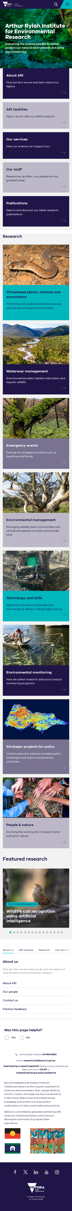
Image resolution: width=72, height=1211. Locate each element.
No (28, 1037)
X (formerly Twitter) (25, 1172)
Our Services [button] (63, 950)
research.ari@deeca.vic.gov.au (39, 1060)
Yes (13, 1037)
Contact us (10, 1000)
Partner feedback (15, 1009)
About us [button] (8, 950)
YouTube (46, 1172)
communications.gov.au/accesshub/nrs (36, 1072)
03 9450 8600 (49, 1054)
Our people (10, 992)
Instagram (57, 1172)
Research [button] (44, 950)
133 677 (43, 1069)
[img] (13, 4)
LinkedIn (36, 1172)
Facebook (15, 1172)
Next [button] (68, 950)
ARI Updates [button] (26, 950)
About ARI (9, 983)
